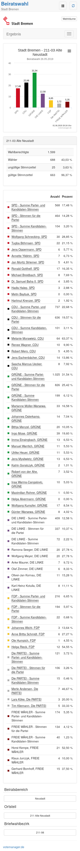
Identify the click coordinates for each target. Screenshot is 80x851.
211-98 (40, 832)
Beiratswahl (15, 3)
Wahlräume (69, 18)
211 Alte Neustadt (40, 815)
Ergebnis (13, 33)
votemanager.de (13, 847)
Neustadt (40, 798)
